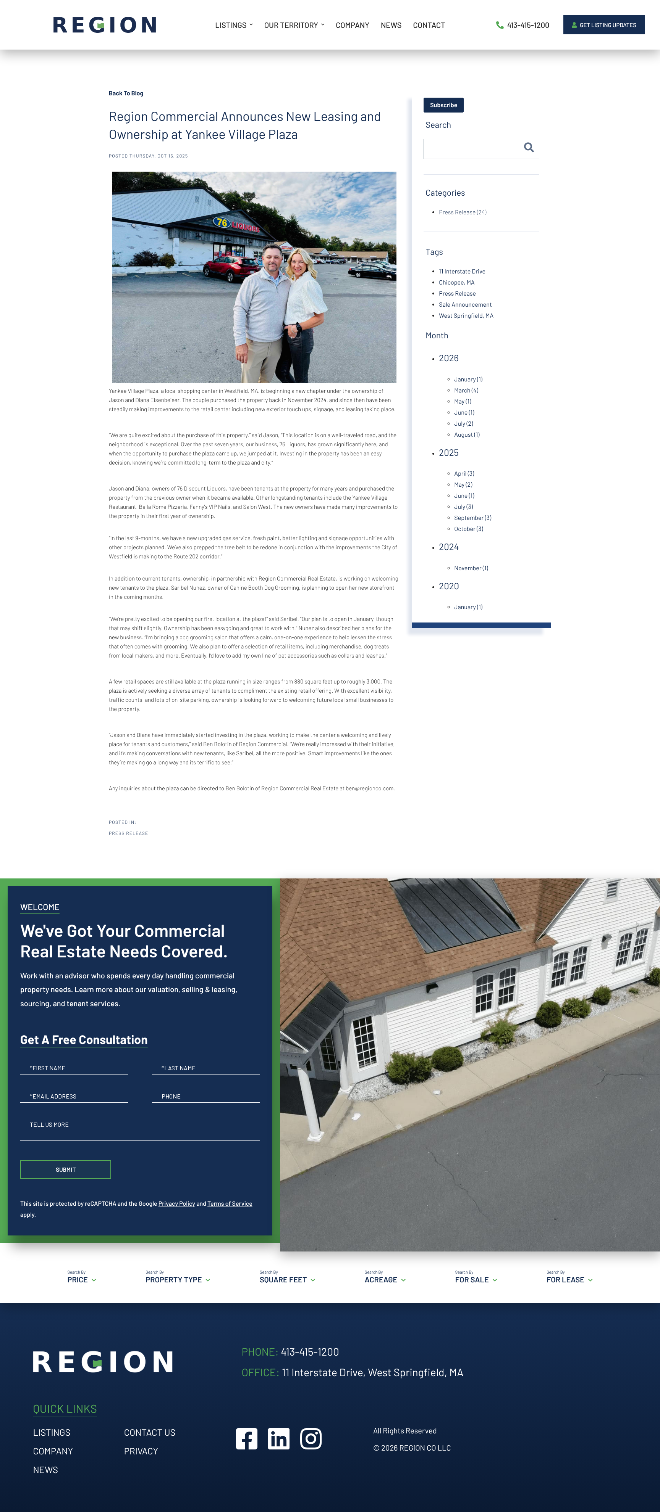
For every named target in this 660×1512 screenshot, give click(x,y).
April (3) (464, 473)
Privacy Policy (177, 1203)
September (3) (472, 517)
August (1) (466, 434)
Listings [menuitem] (230, 25)
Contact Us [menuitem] (150, 1432)
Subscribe (443, 105)
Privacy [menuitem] (141, 1450)
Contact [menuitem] (429, 25)
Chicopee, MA (456, 282)
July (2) (463, 423)
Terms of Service (229, 1203)
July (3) (463, 506)
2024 (449, 546)
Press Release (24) (462, 212)
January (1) (468, 379)
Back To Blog (126, 93)
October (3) (468, 528)
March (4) (466, 390)
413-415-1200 (528, 24)
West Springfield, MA (466, 315)
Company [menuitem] (352, 25)
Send (65, 1169)
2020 (449, 585)
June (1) (464, 412)
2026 (449, 357)
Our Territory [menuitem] (291, 25)
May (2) (463, 484)
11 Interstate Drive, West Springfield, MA (373, 1372)
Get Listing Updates (607, 24)
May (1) (462, 401)
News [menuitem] (391, 25)
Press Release (129, 833)
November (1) (471, 568)
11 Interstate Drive (462, 271)
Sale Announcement (465, 304)
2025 (449, 452)
